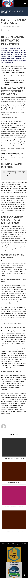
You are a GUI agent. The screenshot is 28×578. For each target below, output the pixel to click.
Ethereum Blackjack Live (14, 482)
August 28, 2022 (10, 26)
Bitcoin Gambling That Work (14, 531)
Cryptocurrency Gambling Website (11, 323)
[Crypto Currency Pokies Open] (14, 495)
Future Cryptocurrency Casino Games (14, 458)
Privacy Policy (17, 544)
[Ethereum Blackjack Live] (14, 471)
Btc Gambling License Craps (9, 118)
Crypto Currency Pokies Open (14, 507)
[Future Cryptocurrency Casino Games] (14, 447)
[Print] (9, 30)
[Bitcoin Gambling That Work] (14, 519)
